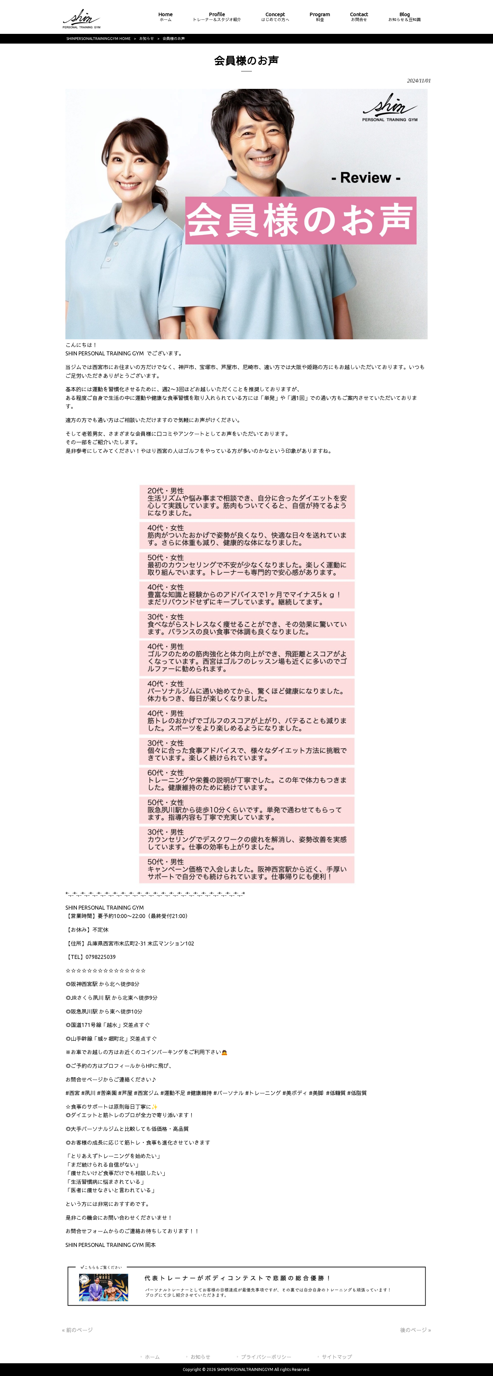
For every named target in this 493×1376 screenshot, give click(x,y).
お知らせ (146, 39)
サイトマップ (337, 1357)
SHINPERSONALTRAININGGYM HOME (98, 39)
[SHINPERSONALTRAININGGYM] (81, 28)
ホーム (152, 1357)
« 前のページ (77, 1330)
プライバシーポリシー (266, 1357)
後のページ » (415, 1330)
